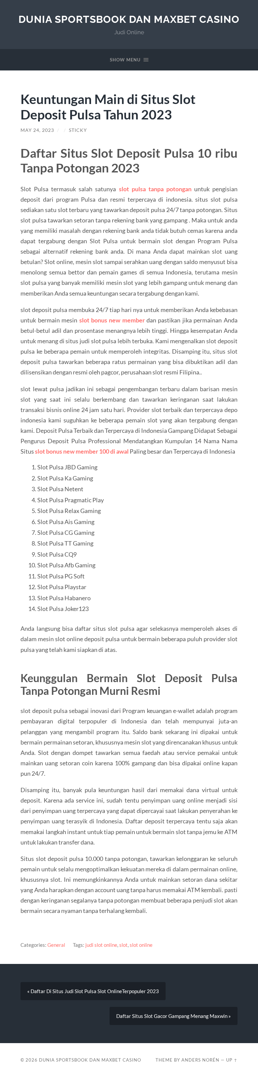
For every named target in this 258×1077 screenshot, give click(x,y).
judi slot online (101, 945)
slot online (141, 945)
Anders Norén (200, 1060)
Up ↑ (232, 1060)
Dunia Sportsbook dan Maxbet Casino (129, 19)
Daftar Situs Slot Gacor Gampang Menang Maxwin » (173, 1016)
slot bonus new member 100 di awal (82, 451)
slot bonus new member (112, 320)
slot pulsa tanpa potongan (155, 189)
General (56, 945)
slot (123, 945)
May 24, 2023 (37, 130)
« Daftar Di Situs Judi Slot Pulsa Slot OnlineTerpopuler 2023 (93, 991)
